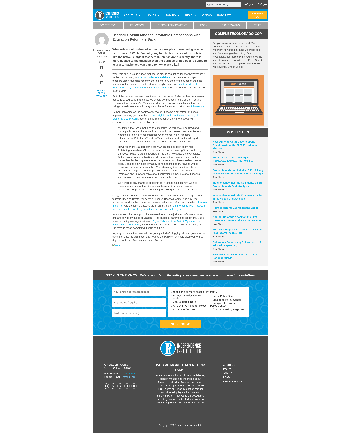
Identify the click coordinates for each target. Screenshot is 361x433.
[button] (102, 67)
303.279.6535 (127, 373)
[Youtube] (265, 4)
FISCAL (204, 25)
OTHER (257, 25)
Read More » (218, 152)
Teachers (101, 96)
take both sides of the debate (153, 77)
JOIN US (171, 15)
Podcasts (224, 15)
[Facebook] (246, 4)
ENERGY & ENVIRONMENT (172, 25)
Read (226, 377)
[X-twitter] (251, 4)
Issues (151, 15)
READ (188, 15)
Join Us (227, 373)
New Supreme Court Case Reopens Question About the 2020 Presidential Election (235, 145)
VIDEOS (207, 15)
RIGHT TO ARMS (231, 25)
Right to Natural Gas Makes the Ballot (235, 207)
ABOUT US (130, 15)
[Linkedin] (255, 4)
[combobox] (223, 4)
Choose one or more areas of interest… (194, 292)
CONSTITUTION (108, 25)
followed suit (198, 106)
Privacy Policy (232, 381)
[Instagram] (260, 4)
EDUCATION (137, 25)
